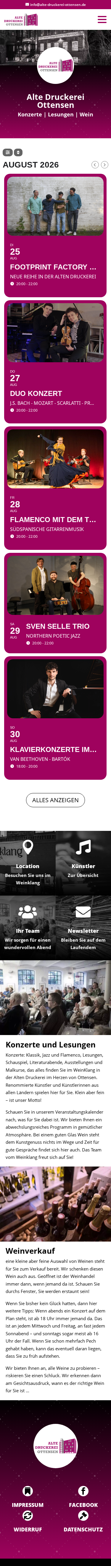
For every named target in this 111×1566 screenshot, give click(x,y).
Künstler (83, 866)
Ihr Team (28, 930)
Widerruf (28, 1529)
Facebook (83, 1504)
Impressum (28, 1504)
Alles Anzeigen (55, 800)
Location (27, 866)
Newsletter (83, 930)
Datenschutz (83, 1529)
